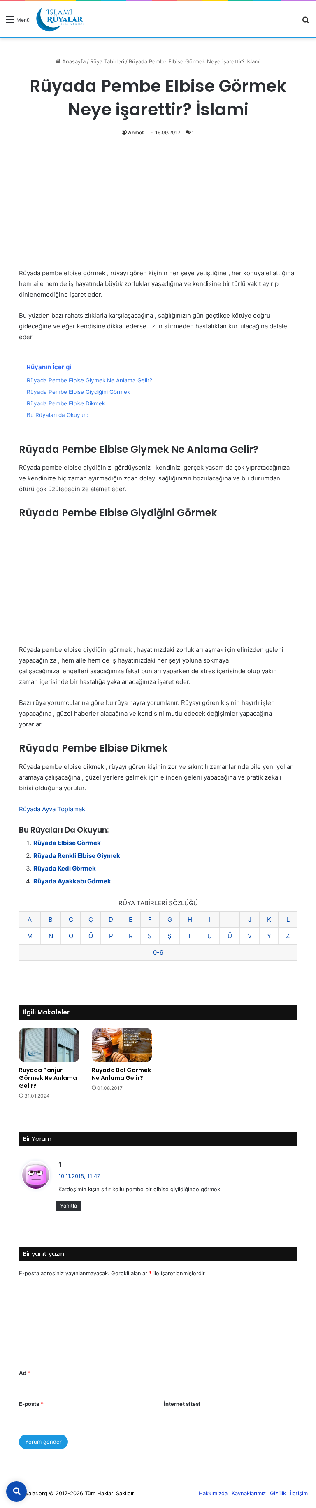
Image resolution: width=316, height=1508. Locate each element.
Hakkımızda (213, 1493)
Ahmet (136, 132)
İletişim (299, 1493)
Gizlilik (278, 1493)
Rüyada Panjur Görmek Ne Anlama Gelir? (48, 1078)
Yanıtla (68, 1205)
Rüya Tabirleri (107, 61)
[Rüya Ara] (306, 22)
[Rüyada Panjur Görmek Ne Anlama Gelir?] (49, 1045)
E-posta (31, 1403)
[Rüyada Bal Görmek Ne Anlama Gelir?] (122, 1045)
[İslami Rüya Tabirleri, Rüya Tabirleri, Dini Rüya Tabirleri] (60, 19)
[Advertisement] (158, 207)
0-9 (158, 952)
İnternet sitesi (182, 1403)
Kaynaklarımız (249, 1493)
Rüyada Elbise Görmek (67, 843)
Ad (24, 1373)
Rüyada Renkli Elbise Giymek (76, 855)
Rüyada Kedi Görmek (64, 868)
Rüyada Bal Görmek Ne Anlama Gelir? (121, 1074)
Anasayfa (73, 61)
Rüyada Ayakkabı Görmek (72, 881)
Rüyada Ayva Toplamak (52, 809)
